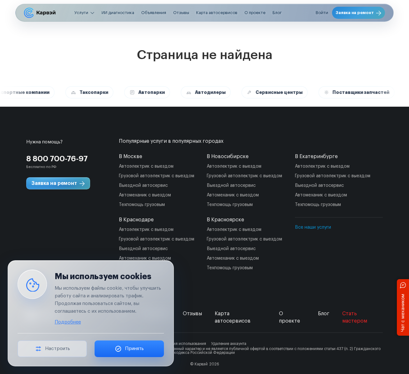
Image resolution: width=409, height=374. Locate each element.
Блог (277, 13)
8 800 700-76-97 (57, 159)
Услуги (81, 13)
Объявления (153, 13)
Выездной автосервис (143, 185)
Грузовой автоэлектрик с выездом (156, 176)
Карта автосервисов (216, 13)
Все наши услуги (313, 227)
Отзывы (181, 13)
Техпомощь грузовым (142, 204)
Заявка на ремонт (355, 13)
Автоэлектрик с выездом (146, 166)
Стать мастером (354, 317)
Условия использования (184, 344)
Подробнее (68, 322)
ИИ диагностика (118, 13)
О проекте (255, 13)
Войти (322, 13)
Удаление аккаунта (228, 344)
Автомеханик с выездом (145, 195)
